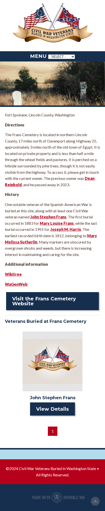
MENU (38, 56)
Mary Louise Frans (57, 223)
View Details (52, 409)
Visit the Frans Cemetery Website (44, 301)
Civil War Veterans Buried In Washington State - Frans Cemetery (52, 23)
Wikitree (13, 274)
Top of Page (95, 501)
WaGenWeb (16, 284)
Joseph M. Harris (65, 229)
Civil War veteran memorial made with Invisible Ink (58, 497)
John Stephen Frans (48, 217)
